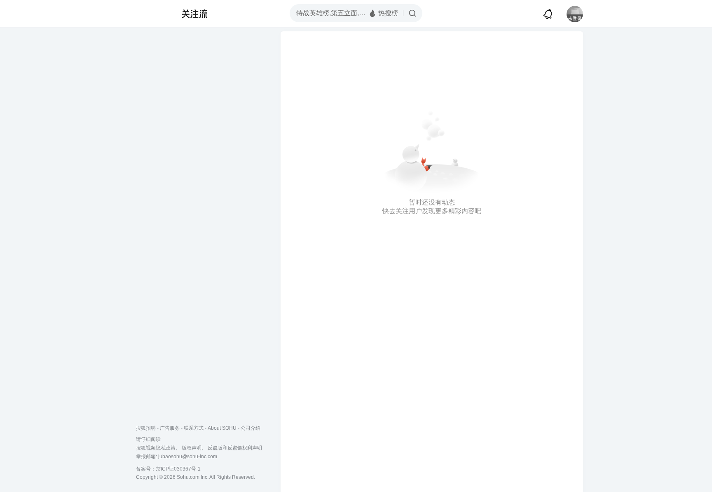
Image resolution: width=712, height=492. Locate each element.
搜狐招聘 (146, 428)
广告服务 (170, 428)
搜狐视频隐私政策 (156, 448)
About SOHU (222, 428)
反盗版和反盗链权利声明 (235, 448)
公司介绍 (250, 428)
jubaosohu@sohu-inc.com (187, 456)
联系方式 (194, 428)
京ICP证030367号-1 (178, 469)
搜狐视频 (152, 13)
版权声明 (191, 448)
